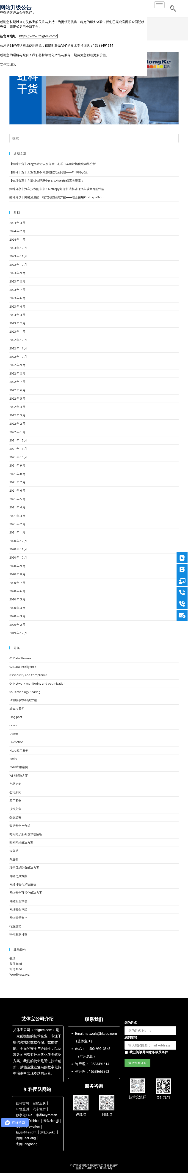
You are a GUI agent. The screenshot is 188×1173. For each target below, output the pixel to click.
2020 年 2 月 (17, 625)
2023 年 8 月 (17, 281)
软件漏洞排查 (18, 934)
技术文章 (15, 809)
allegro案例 (17, 708)
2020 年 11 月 (18, 549)
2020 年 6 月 (17, 591)
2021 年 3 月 (17, 516)
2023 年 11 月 (18, 256)
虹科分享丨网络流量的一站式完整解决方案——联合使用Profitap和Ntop (57, 197)
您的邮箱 (130, 1037)
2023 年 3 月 (17, 315)
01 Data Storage (20, 658)
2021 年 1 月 (17, 532)
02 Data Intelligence (22, 667)
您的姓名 (130, 1022)
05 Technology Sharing (24, 692)
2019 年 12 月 (18, 633)
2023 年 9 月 (17, 273)
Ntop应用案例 (18, 750)
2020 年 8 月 (17, 574)
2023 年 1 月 (17, 331)
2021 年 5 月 (17, 499)
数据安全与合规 (19, 826)
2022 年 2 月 (17, 423)
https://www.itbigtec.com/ (38, 36)
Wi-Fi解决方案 (18, 775)
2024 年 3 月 (17, 223)
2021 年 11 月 (18, 449)
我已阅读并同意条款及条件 (149, 1052)
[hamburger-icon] (159, 4)
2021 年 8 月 (17, 474)
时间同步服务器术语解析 (25, 834)
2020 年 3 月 (17, 616)
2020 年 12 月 (18, 541)
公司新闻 (15, 792)
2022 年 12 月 (18, 340)
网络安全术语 (18, 901)
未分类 (13, 851)
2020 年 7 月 (17, 583)
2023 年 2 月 (17, 323)
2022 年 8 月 (17, 373)
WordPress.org (19, 974)
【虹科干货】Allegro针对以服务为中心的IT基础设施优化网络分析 (52, 164)
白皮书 (13, 859)
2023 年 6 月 (17, 298)
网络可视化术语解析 (22, 884)
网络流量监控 (18, 918)
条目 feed (15, 964)
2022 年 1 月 (17, 432)
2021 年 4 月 (17, 507)
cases (13, 725)
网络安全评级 (18, 909)
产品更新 (15, 784)
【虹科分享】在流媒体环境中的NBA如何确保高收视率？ (46, 181)
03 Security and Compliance (28, 675)
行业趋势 (15, 926)
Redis (13, 759)
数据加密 (15, 817)
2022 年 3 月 (17, 415)
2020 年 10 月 (18, 557)
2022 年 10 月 (18, 356)
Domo (13, 734)
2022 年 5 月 (17, 398)
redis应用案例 (18, 767)
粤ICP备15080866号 (100, 1168)
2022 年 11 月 (18, 348)
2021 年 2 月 (17, 524)
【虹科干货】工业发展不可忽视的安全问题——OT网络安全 (48, 172)
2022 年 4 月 (17, 407)
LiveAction (16, 742)
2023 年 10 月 (18, 264)
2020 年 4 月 (17, 608)
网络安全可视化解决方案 (25, 893)
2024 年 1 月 (17, 239)
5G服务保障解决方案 (23, 700)
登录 (12, 958)
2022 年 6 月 (17, 390)
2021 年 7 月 (17, 482)
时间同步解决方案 (21, 842)
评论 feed (15, 969)
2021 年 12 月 (18, 440)
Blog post (15, 717)
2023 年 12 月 (18, 248)
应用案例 (15, 800)
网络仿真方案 (18, 876)
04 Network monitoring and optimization (37, 683)
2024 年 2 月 (17, 231)
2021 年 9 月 (17, 465)
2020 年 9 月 (17, 566)
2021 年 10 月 (18, 457)
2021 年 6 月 (17, 490)
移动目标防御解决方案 (24, 867)
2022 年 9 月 (17, 365)
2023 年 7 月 (17, 290)
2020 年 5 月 (17, 599)
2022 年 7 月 (17, 382)
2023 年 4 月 (17, 306)
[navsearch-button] (172, 8)
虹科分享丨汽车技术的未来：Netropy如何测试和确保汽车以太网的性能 (56, 189)
